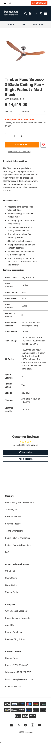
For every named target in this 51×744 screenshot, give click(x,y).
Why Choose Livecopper (16, 611)
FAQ (7, 552)
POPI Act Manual (13, 686)
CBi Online (10, 571)
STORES (11, 24)
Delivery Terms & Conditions (18, 545)
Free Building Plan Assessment (19, 502)
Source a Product (13, 524)
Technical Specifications (19, 151)
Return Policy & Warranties (17, 538)
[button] (36, 13)
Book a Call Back (13, 516)
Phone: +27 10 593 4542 (16, 665)
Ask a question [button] (26, 459)
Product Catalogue (13, 632)
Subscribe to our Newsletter (17, 618)
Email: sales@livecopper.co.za (19, 679)
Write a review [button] (25, 452)
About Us (9, 625)
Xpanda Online (12, 592)
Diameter (8, 111)
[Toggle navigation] (45, 13)
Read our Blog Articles (15, 639)
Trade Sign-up (11, 509)
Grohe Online (11, 585)
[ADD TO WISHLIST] (43, 144)
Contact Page (11, 658)
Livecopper (29, 732)
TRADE (23, 24)
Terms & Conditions (14, 531)
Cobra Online (11, 578)
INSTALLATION (38, 24)
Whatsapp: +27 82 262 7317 (18, 672)
